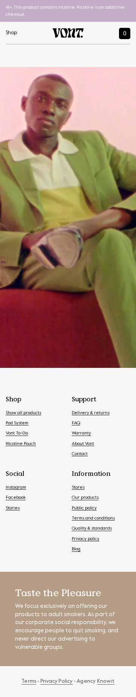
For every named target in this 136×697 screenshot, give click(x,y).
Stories (13, 508)
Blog (76, 549)
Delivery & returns (91, 413)
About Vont (83, 444)
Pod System (17, 423)
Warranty (81, 433)
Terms (29, 681)
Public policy (84, 508)
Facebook (16, 497)
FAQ (76, 423)
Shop (11, 32)
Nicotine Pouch (21, 444)
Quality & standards (92, 528)
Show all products (23, 413)
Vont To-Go (17, 433)
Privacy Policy (56, 681)
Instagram (16, 487)
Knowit (105, 681)
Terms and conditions (93, 518)
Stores (78, 487)
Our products (85, 497)
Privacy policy (85, 539)
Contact (80, 454)
